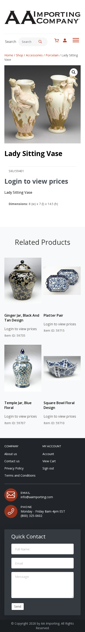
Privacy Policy (14, 468)
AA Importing (50, 623)
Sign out (48, 468)
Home (8, 55)
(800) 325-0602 (31, 516)
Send (17, 606)
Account (48, 454)
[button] (40, 41)
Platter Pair (53, 315)
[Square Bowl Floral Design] (62, 368)
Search (10, 41)
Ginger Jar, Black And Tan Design (21, 318)
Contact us (12, 461)
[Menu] (76, 40)
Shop (19, 55)
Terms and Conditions (20, 475)
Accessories (34, 55)
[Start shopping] (58, 40)
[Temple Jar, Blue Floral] (22, 368)
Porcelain (52, 55)
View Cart (49, 461)
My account (67, 40)
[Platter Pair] (62, 280)
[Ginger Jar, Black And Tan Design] (22, 280)
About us (10, 454)
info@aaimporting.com (37, 497)
